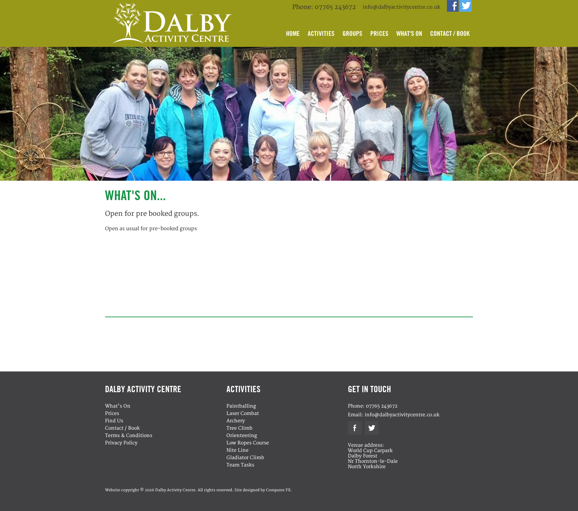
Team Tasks (240, 465)
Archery (235, 421)
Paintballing (241, 406)
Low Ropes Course (247, 443)
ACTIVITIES (321, 33)
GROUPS (352, 33)
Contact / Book (122, 428)
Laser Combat (242, 413)
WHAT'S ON (409, 33)
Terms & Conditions (128, 435)
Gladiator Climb (245, 457)
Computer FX (278, 490)
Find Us (114, 421)
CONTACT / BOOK (450, 33)
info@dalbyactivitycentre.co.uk (401, 7)
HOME (293, 33)
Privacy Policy (121, 443)
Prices (112, 413)
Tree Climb (239, 428)
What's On (117, 406)
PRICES (379, 33)
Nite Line (237, 450)
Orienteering (241, 435)
